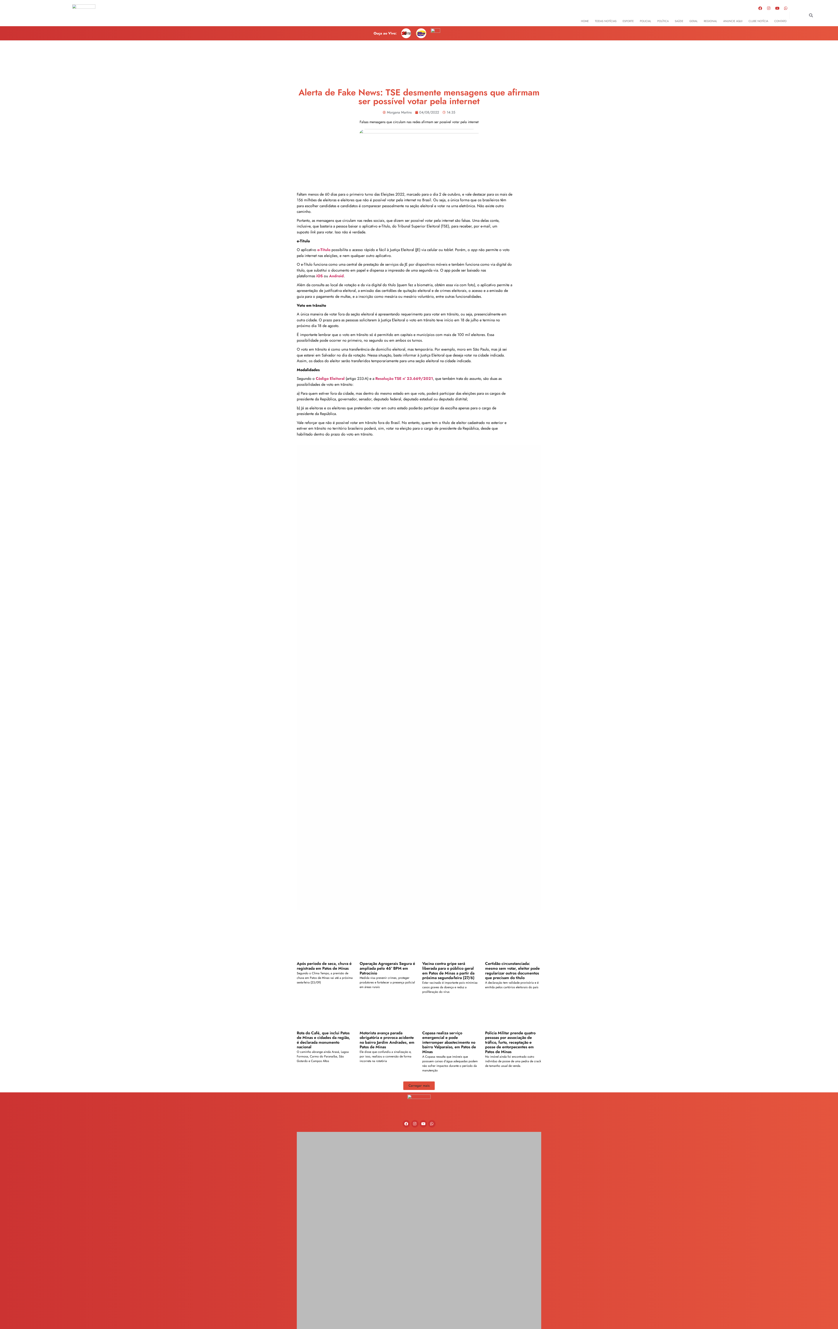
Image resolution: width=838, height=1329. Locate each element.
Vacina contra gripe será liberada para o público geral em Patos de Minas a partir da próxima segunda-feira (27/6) (448, 971)
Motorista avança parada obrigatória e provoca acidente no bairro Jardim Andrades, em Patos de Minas (387, 1040)
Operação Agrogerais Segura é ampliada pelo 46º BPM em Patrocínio (387, 968)
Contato (780, 21)
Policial (645, 21)
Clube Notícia (758, 21)
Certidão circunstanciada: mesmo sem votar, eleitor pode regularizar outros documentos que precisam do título (512, 971)
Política (663, 21)
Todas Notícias (605, 21)
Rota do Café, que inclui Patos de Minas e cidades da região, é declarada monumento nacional (323, 1040)
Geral (693, 21)
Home (585, 21)
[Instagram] (769, 8)
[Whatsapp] (786, 8)
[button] (811, 15)
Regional (710, 21)
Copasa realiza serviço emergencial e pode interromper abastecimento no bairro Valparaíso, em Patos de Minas (449, 1042)
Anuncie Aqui (732, 21)
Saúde (679, 21)
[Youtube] (777, 8)
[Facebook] (760, 8)
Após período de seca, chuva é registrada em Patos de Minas (324, 966)
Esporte (628, 21)
